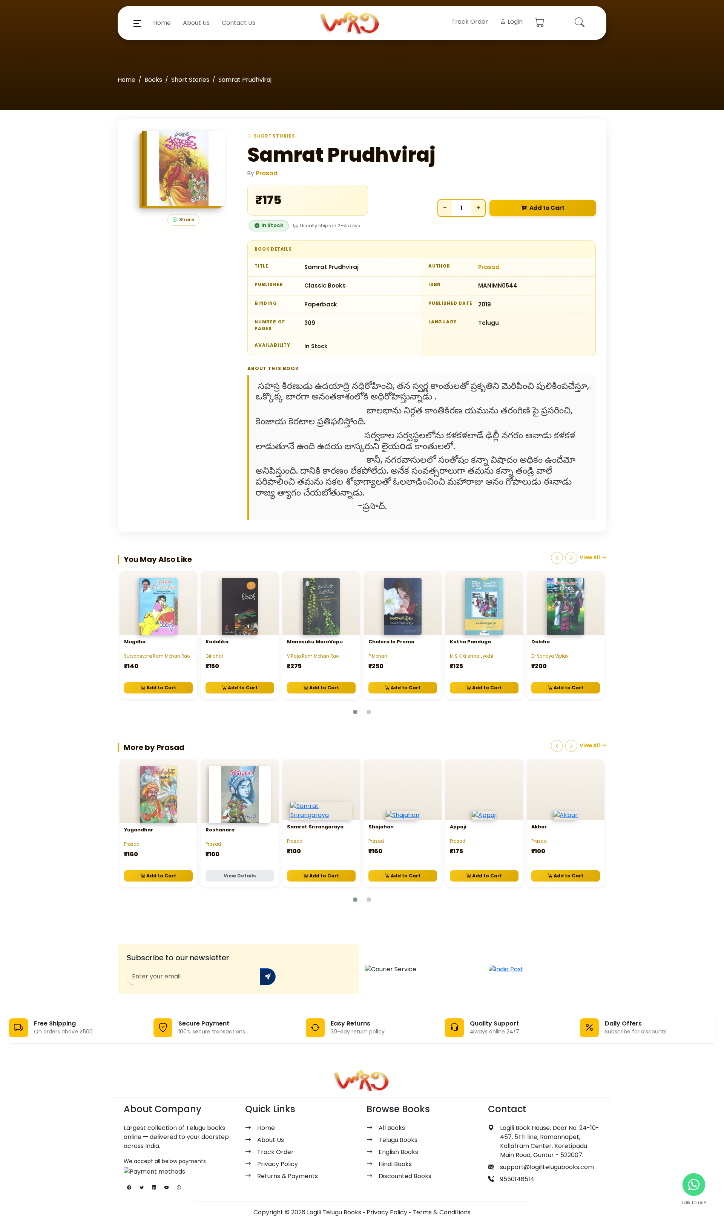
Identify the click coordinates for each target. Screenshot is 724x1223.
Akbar (539, 826)
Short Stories (190, 79)
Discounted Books (405, 1176)
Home (162, 22)
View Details (240, 875)
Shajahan (381, 826)
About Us (196, 22)
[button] (137, 23)
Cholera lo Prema (391, 641)
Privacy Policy (277, 1164)
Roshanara (220, 830)
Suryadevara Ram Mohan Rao (157, 656)
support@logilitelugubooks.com (547, 1167)
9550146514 (517, 1179)
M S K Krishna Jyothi (471, 656)
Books (153, 79)
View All (590, 557)
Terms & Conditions (442, 1212)
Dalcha (540, 641)
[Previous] (557, 558)
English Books (398, 1152)
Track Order (469, 21)
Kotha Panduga (470, 641)
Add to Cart (546, 208)
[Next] (571, 558)
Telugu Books (398, 1140)
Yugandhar (138, 830)
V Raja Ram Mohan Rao (313, 656)
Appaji (458, 826)
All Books (392, 1128)
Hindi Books (395, 1164)
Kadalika (217, 641)
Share (186, 219)
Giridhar (214, 656)
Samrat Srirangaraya (315, 826)
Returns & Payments (287, 1176)
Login (514, 21)
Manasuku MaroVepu (315, 641)
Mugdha (135, 641)
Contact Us (238, 22)
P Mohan (377, 656)
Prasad (267, 173)
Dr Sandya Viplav (549, 656)
